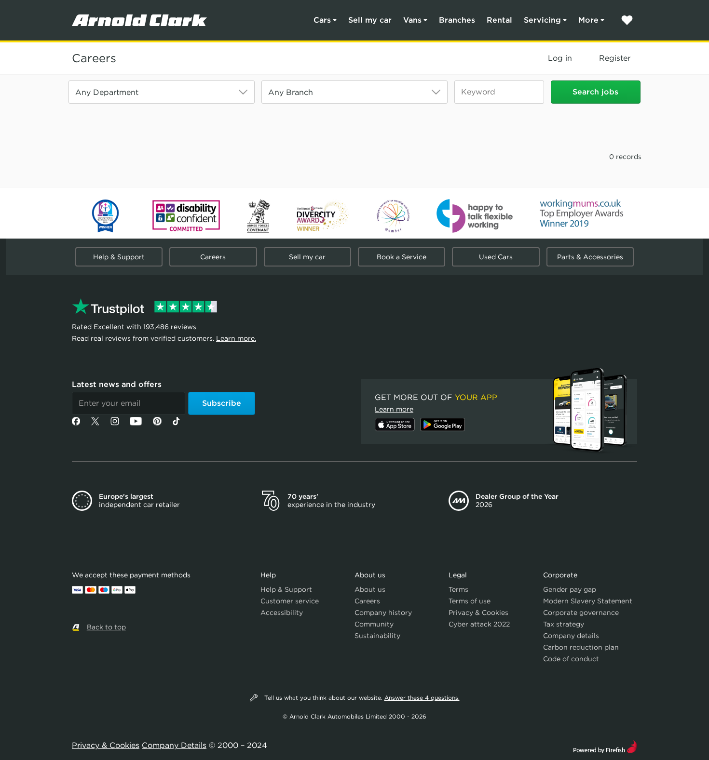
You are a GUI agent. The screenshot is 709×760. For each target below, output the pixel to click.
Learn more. (236, 338)
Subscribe (221, 403)
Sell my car (370, 20)
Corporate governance (581, 612)
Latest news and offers (117, 384)
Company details (571, 636)
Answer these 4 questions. (422, 697)
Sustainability (377, 636)
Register (614, 58)
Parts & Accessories (590, 257)
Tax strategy (563, 624)
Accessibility (281, 612)
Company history (383, 612)
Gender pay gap (569, 589)
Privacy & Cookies (478, 612)
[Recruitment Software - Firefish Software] (605, 745)
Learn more (394, 409)
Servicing (542, 20)
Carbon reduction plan (581, 647)
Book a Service (401, 257)
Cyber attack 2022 (479, 624)
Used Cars (496, 257)
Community (374, 624)
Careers (94, 58)
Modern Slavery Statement (587, 601)
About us (369, 589)
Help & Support (119, 257)
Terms (458, 589)
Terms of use (470, 601)
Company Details (174, 745)
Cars (322, 20)
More (588, 20)
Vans (412, 20)
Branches (457, 20)
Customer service (289, 601)
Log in (560, 58)
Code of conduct (571, 659)
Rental (499, 20)
